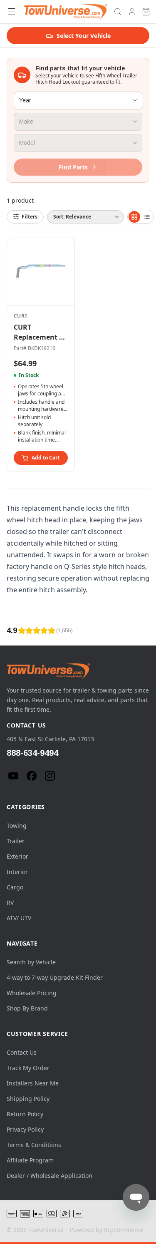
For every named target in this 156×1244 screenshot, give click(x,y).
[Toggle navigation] (11, 11)
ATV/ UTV (19, 918)
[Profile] (132, 11)
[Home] (65, 11)
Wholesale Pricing (32, 993)
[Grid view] (134, 217)
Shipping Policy (28, 1098)
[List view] (147, 217)
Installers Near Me (33, 1083)
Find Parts (73, 167)
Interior (17, 872)
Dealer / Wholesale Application (49, 1175)
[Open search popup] (117, 11)
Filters (29, 216)
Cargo (15, 887)
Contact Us (22, 1052)
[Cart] (146, 11)
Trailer (16, 841)
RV (10, 902)
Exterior (17, 856)
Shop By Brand (27, 1008)
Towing (17, 825)
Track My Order (28, 1068)
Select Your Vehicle (84, 36)
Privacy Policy (25, 1129)
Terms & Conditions (34, 1145)
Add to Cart (45, 457)
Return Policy (25, 1114)
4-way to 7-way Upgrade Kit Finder (55, 977)
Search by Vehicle (31, 962)
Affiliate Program (30, 1160)
